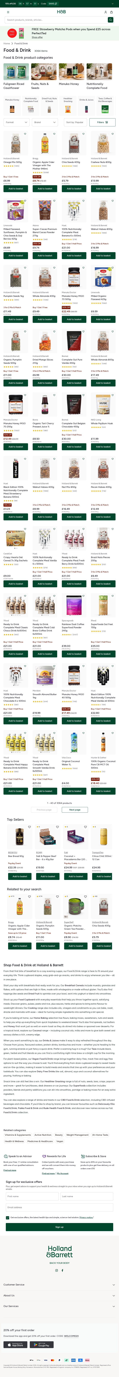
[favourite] (29, 827)
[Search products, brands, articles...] (111, 19)
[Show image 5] (19, 153)
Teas (94, 1048)
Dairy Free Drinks (46, 1071)
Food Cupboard (26, 999)
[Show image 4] (17, 153)
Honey (11, 1026)
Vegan (59, 1141)
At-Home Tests (100, 1135)
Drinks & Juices (51, 1040)
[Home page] (61, 12)
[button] (16, 122)
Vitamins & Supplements (18, 1135)
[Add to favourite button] (25, 134)
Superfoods (79, 1085)
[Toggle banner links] (112, 4)
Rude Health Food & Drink (57, 1108)
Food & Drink (10, 1112)
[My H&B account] (106, 12)
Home (6, 43)
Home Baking (41, 1018)
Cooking (32, 1008)
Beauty (59, 1135)
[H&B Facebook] (62, 1270)
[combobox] (56, 19)
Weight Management (77, 1135)
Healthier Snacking (55, 1081)
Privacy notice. (86, 1217)
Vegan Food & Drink (42, 1058)
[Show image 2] (13, 153)
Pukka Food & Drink (28, 1108)
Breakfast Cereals (74, 985)
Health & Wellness (14, 1141)
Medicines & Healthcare (40, 1141)
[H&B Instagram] (56, 1270)
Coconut (37, 1030)
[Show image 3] (15, 153)
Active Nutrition (43, 1135)
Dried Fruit (33, 993)
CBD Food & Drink (70, 1100)
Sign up (59, 1227)
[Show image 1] (11, 153)
